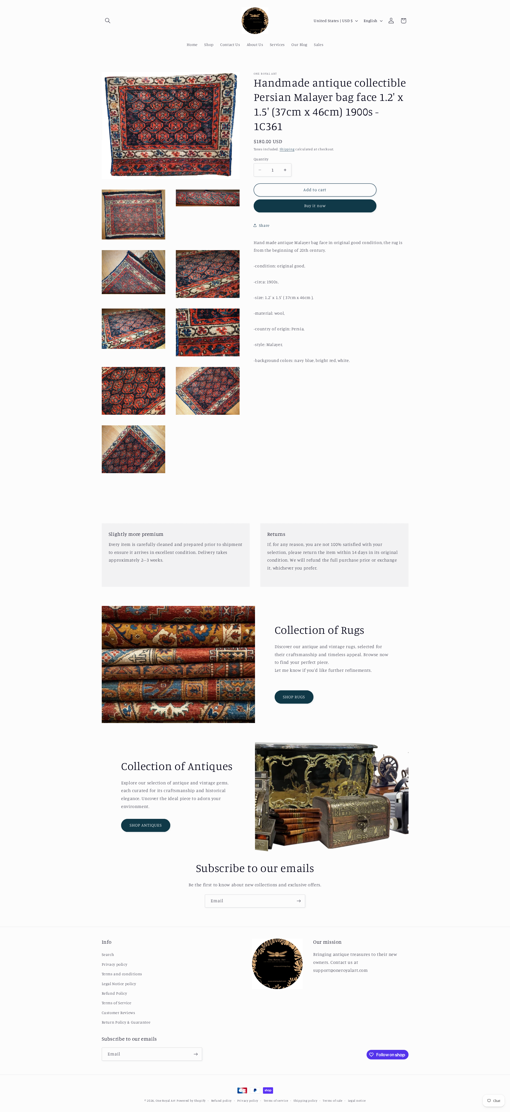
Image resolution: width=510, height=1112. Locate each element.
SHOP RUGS (294, 696)
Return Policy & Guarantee (126, 1022)
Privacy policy (115, 964)
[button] (108, 21)
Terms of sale (332, 1100)
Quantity (261, 159)
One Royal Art (166, 1100)
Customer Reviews (118, 1012)
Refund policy (221, 1100)
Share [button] (264, 225)
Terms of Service (116, 1002)
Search (108, 954)
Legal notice (357, 1100)
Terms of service (276, 1100)
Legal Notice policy (119, 983)
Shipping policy (305, 1100)
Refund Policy (114, 993)
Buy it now (315, 205)
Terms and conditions (122, 974)
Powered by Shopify (191, 1100)
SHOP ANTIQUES (146, 825)
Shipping (287, 149)
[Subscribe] (299, 901)
